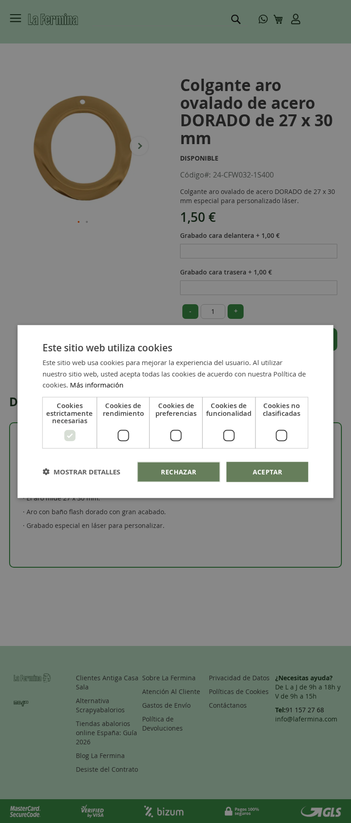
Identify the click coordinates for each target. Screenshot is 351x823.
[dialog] (175, 411)
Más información (96, 384)
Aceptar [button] (267, 471)
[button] (81, 472)
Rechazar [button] (178, 471)
